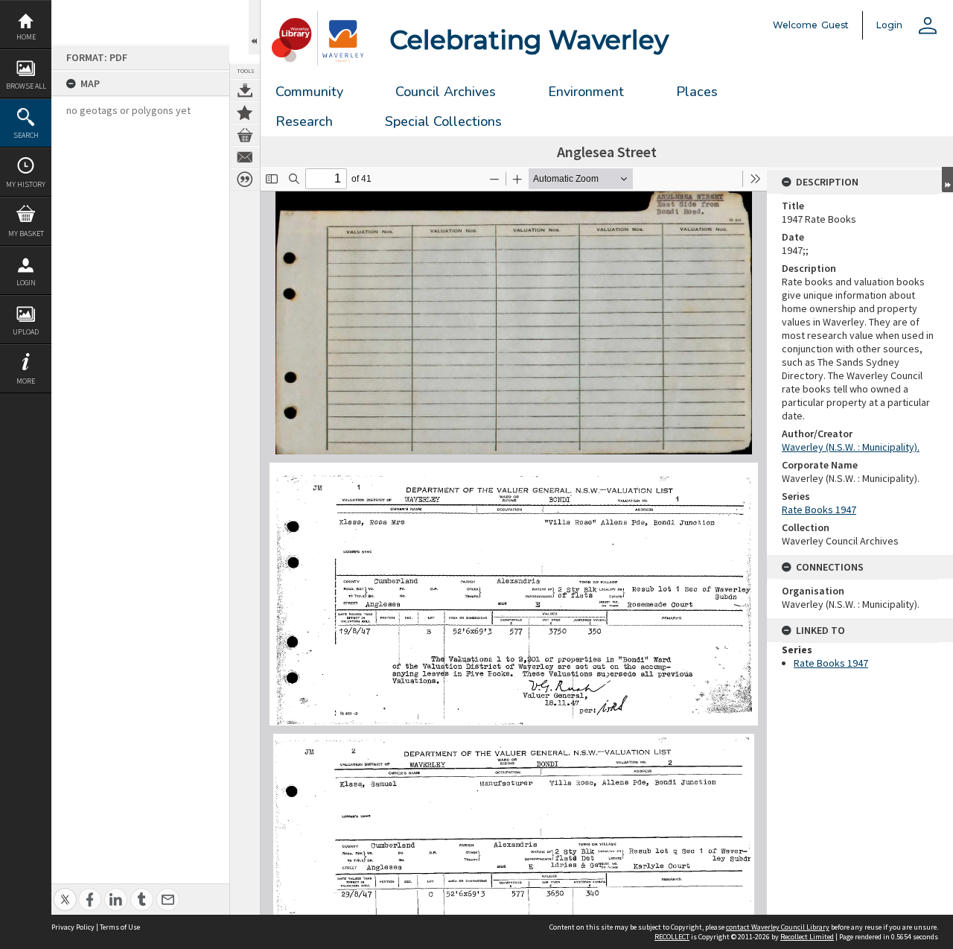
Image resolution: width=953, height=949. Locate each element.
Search (26, 135)
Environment (586, 91)
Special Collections (443, 121)
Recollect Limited (807, 937)
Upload (26, 332)
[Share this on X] (65, 891)
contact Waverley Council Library (777, 927)
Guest (835, 25)
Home (26, 37)
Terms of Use (120, 927)
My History (25, 184)
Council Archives (445, 91)
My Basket (26, 233)
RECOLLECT (671, 937)
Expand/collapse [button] (947, 179)
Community (309, 91)
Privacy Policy (73, 927)
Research (304, 121)
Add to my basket (245, 135)
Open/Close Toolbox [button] (254, 27)
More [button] (25, 381)
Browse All (26, 86)
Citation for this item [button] (245, 179)
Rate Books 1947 (819, 509)
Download (245, 90)
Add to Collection (245, 112)
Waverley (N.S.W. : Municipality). (850, 447)
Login (26, 283)
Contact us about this (245, 157)
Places (697, 91)
